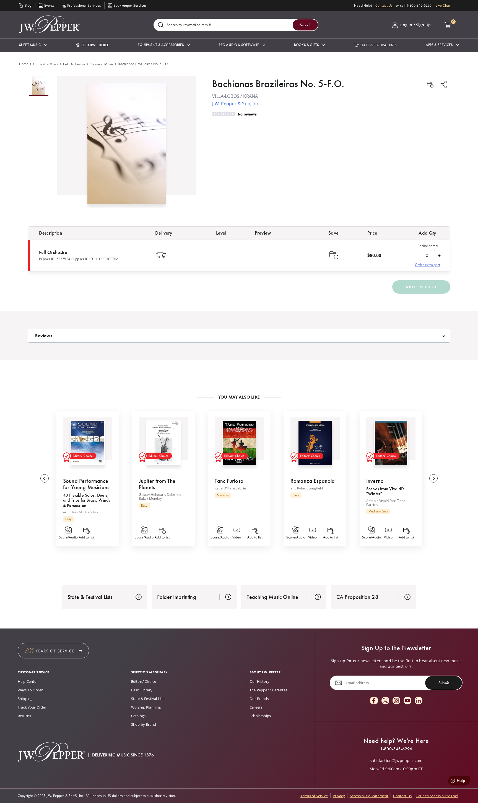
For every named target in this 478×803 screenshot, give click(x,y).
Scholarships (260, 715)
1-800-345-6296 (396, 748)
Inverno (375, 480)
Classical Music (102, 64)
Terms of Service (314, 795)
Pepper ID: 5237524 (54, 258)
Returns (24, 715)
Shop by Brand (143, 724)
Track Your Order (32, 707)
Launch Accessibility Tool (437, 795)
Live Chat (443, 5)
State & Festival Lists (148, 698)
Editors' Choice (143, 681)
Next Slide (433, 478)
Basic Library (141, 689)
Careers (256, 707)
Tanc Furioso (229, 480)
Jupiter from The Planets (157, 484)
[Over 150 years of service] (53, 650)
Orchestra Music (46, 64)
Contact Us (384, 5)
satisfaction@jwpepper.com (396, 760)
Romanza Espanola (312, 480)
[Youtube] (407, 701)
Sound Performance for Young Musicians (86, 484)
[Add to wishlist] (430, 85)
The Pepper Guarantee (268, 689)
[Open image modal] (126, 146)
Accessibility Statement (369, 795)
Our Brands (259, 698)
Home (24, 63)
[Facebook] (374, 701)
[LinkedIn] (418, 701)
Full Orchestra (74, 64)
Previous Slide (44, 478)
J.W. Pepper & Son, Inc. (236, 104)
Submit (443, 682)
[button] (33, 45)
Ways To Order (30, 689)
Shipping (25, 698)
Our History (259, 681)
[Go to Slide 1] (38, 86)
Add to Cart (421, 286)
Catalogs (138, 715)
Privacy (339, 795)
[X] (385, 701)
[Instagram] (396, 701)
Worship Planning (146, 707)
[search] (160, 25)
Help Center (28, 681)
